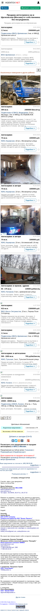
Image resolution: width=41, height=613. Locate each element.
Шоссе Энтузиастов (13, 311)
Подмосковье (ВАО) (9, 33)
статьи (9, 610)
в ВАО (14, 446)
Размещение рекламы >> (20, 474)
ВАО (3, 55)
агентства (15, 610)
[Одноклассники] (19, 440)
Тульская (9, 359)
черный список (24, 610)
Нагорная (10, 292)
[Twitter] (16, 440)
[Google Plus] (28, 440)
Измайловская (19, 452)
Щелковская (22, 33)
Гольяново (29, 450)
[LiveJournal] (25, 440)
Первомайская (6, 452)
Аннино (9, 383)
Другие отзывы (20, 597)
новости (2, 610)
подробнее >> (35, 465)
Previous (3, 90)
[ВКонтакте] (13, 440)
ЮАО (3, 141)
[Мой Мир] (22, 440)
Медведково (23, 113)
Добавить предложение (31, 8)
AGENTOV (12, 2)
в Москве (22, 446)
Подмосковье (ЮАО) (9, 404)
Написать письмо (23, 604)
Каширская (10, 141)
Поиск (5, 8)
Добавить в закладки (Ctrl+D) (20, 436)
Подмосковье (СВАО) (9, 113)
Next (37, 90)
